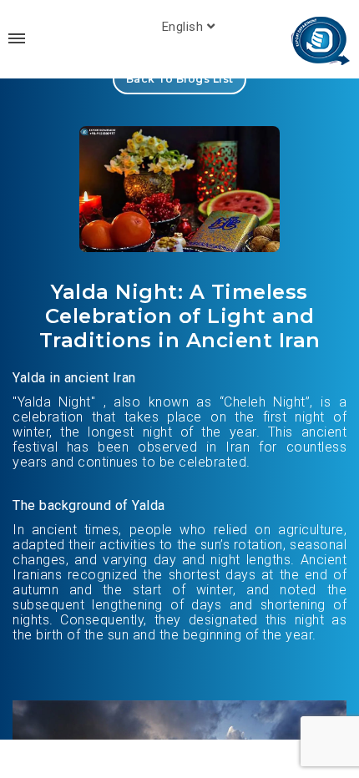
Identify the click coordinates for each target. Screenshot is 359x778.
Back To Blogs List (180, 79)
